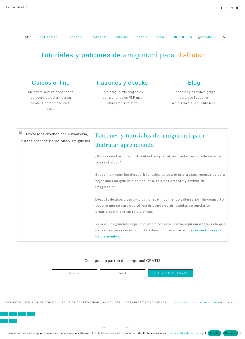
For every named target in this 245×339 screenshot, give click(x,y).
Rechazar (230, 333)
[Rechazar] (240, 333)
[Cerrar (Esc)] (31, 314)
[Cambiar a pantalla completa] (13, 314)
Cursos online (51, 83)
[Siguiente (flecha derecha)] (13, 321)
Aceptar (215, 333)
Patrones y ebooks (122, 83)
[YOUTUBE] (237, 8)
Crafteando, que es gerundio (122, 20)
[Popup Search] (224, 37)
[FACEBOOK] (222, 8)
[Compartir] (22, 314)
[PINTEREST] (227, 8)
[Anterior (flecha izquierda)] (4, 321)
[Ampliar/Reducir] (4, 314)
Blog (194, 83)
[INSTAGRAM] (232, 8)
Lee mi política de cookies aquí (186, 333)
